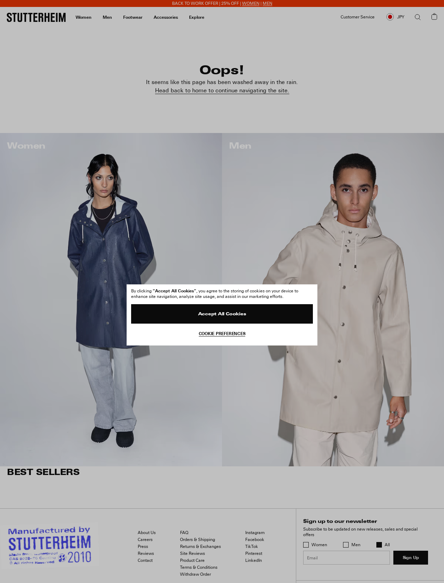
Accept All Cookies (222, 314)
